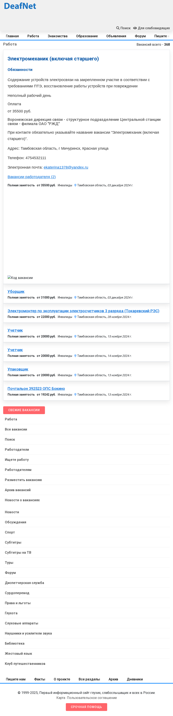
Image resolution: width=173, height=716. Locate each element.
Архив (113, 679)
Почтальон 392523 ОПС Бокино (36, 389)
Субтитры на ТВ (18, 553)
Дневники (135, 679)
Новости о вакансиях (22, 500)
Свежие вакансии (24, 410)
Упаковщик (18, 369)
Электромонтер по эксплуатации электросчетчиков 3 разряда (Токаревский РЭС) (83, 311)
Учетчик (15, 330)
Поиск (10, 439)
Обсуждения (15, 522)
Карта (60, 698)
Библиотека (14, 643)
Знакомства (58, 36)
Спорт (10, 532)
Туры (9, 563)
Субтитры (13, 542)
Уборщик (16, 291)
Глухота (11, 613)
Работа (33, 36)
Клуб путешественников (25, 664)
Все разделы (89, 679)
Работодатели (17, 450)
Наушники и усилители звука (28, 633)
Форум (140, 36)
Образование (87, 36)
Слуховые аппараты (21, 623)
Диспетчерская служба (24, 583)
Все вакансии (16, 429)
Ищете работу (17, 460)
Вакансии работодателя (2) (32, 177)
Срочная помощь (86, 707)
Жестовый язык (18, 654)
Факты (39, 679)
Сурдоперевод (17, 593)
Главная (12, 36)
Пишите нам (16, 679)
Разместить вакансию (23, 480)
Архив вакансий (18, 490)
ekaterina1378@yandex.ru (66, 167)
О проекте (62, 679)
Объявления (116, 36)
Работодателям (18, 470)
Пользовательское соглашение (92, 698)
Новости (12, 512)
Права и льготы (18, 603)
